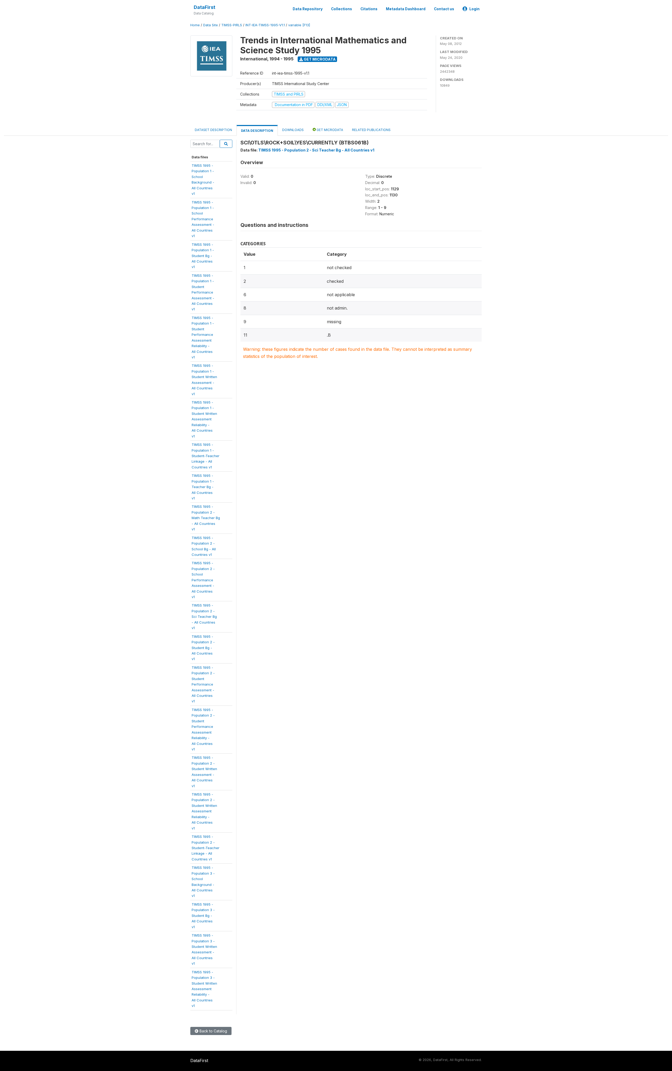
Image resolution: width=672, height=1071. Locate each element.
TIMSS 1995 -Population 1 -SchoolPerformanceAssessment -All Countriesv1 (203, 219)
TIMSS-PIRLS (231, 25)
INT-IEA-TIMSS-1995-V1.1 (265, 25)
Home (195, 25)
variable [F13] (299, 25)
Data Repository (308, 9)
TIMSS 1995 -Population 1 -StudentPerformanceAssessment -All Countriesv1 (203, 292)
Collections (341, 9)
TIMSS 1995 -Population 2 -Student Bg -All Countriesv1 (203, 647)
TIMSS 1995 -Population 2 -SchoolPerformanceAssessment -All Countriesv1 (203, 580)
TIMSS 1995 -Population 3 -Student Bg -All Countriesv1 (203, 915)
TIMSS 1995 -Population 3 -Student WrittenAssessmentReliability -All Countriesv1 (204, 989)
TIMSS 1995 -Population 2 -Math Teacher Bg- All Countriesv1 (206, 517)
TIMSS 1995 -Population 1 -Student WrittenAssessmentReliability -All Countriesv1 (204, 419)
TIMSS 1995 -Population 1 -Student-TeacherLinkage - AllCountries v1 (205, 455)
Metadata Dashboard (406, 9)
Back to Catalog (212, 1031)
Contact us (444, 9)
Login (474, 9)
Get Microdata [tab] (329, 130)
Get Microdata (319, 59)
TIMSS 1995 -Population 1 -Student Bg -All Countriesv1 (203, 255)
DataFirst (204, 7)
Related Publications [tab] (371, 130)
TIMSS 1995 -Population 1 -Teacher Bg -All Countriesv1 (203, 486)
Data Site (210, 25)
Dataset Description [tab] (213, 130)
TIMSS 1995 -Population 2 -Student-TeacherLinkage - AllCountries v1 (205, 847)
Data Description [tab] (257, 131)
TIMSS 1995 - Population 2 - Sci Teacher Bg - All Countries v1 (316, 150)
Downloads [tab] (293, 130)
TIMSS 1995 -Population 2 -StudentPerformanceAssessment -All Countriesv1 (203, 684)
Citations (368, 9)
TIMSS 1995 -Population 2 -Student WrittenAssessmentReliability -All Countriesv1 (204, 811)
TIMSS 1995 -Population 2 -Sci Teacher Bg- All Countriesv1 (204, 616)
